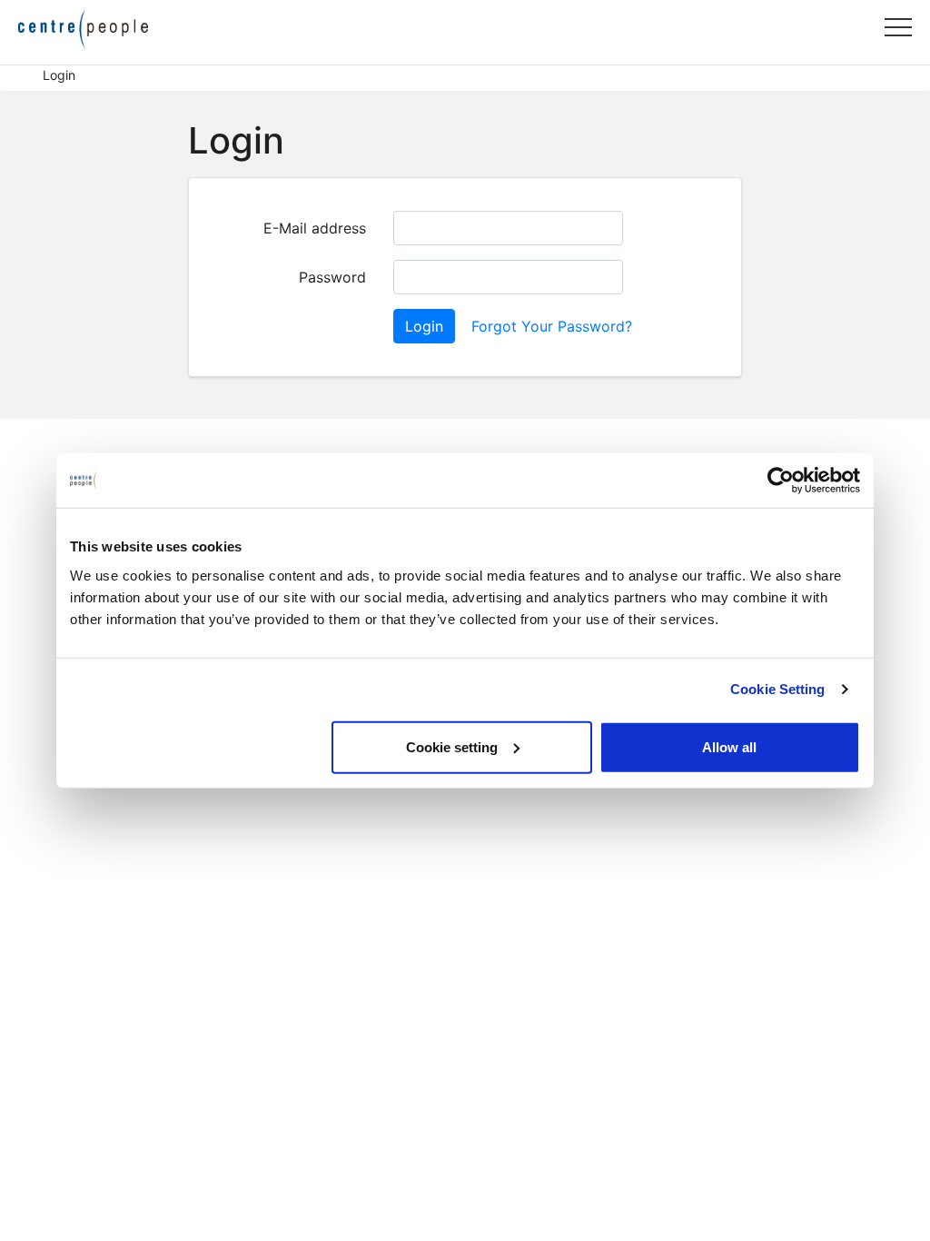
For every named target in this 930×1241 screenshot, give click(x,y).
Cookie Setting (777, 689)
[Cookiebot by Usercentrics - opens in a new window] (780, 480)
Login (424, 326)
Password (332, 277)
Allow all (729, 746)
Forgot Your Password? (551, 326)
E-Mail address (314, 228)
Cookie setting (452, 746)
